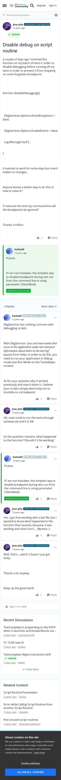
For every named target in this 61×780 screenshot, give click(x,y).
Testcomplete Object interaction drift (27, 654)
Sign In (53, 5)
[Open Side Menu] (4, 5)
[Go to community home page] (18, 5)
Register (41, 5)
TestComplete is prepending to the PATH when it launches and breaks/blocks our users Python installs (30, 629)
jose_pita (18, 24)
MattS (21, 662)
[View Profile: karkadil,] (9, 251)
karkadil (19, 249)
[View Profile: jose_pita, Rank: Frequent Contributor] (7, 26)
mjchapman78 (26, 635)
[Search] (32, 6)
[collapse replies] (30, 313)
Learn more (39, 752)
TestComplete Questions (17, 15)
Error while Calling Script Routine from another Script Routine (28, 706)
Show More (32, 669)
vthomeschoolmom (29, 724)
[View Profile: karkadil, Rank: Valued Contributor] (7, 317)
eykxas (22, 646)
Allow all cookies (30, 772)
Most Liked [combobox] (49, 306)
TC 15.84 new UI (14, 642)
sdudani (23, 712)
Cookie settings (30, 763)
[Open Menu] (56, 15)
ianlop (22, 696)
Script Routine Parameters (20, 692)
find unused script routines (21, 720)
